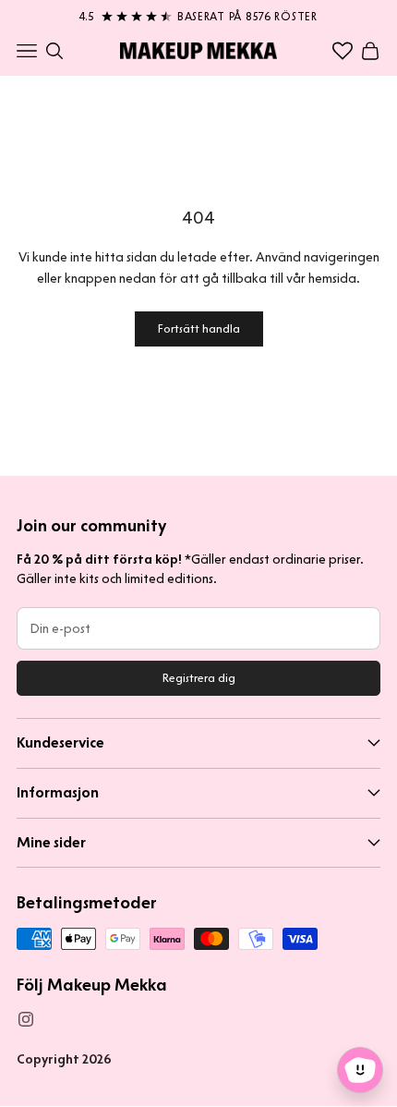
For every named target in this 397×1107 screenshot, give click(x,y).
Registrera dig (198, 678)
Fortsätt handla (199, 328)
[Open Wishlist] (342, 51)
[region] (198, 13)
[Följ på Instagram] (26, 1019)
